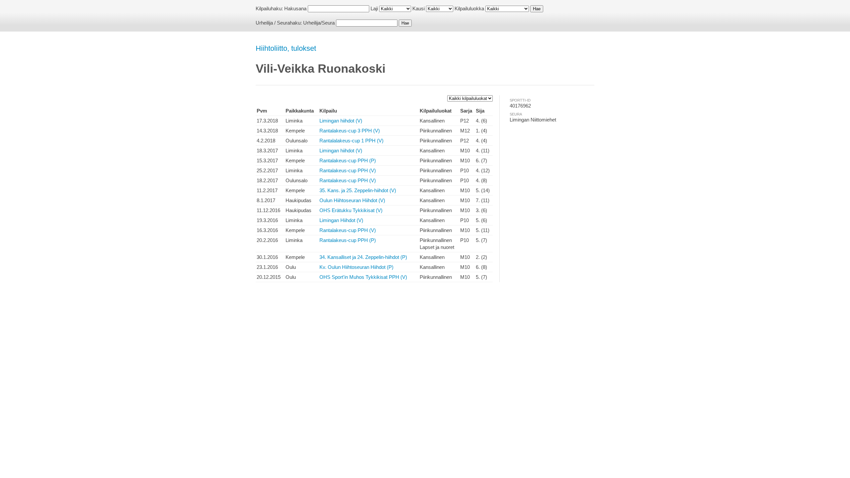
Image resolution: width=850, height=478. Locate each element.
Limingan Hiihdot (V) (341, 220)
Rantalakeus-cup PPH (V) (347, 170)
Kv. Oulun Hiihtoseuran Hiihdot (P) (356, 267)
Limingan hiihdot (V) (340, 120)
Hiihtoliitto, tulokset (286, 48)
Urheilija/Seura (319, 23)
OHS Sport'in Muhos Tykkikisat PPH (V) (363, 277)
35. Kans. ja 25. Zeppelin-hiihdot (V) (357, 190)
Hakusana (295, 8)
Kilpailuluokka (469, 8)
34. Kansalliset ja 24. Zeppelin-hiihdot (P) (363, 257)
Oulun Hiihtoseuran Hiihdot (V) (352, 200)
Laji (374, 8)
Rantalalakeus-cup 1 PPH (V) (351, 140)
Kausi (418, 8)
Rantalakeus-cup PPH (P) (347, 160)
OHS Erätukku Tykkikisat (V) (350, 210)
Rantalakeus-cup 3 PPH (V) (349, 130)
